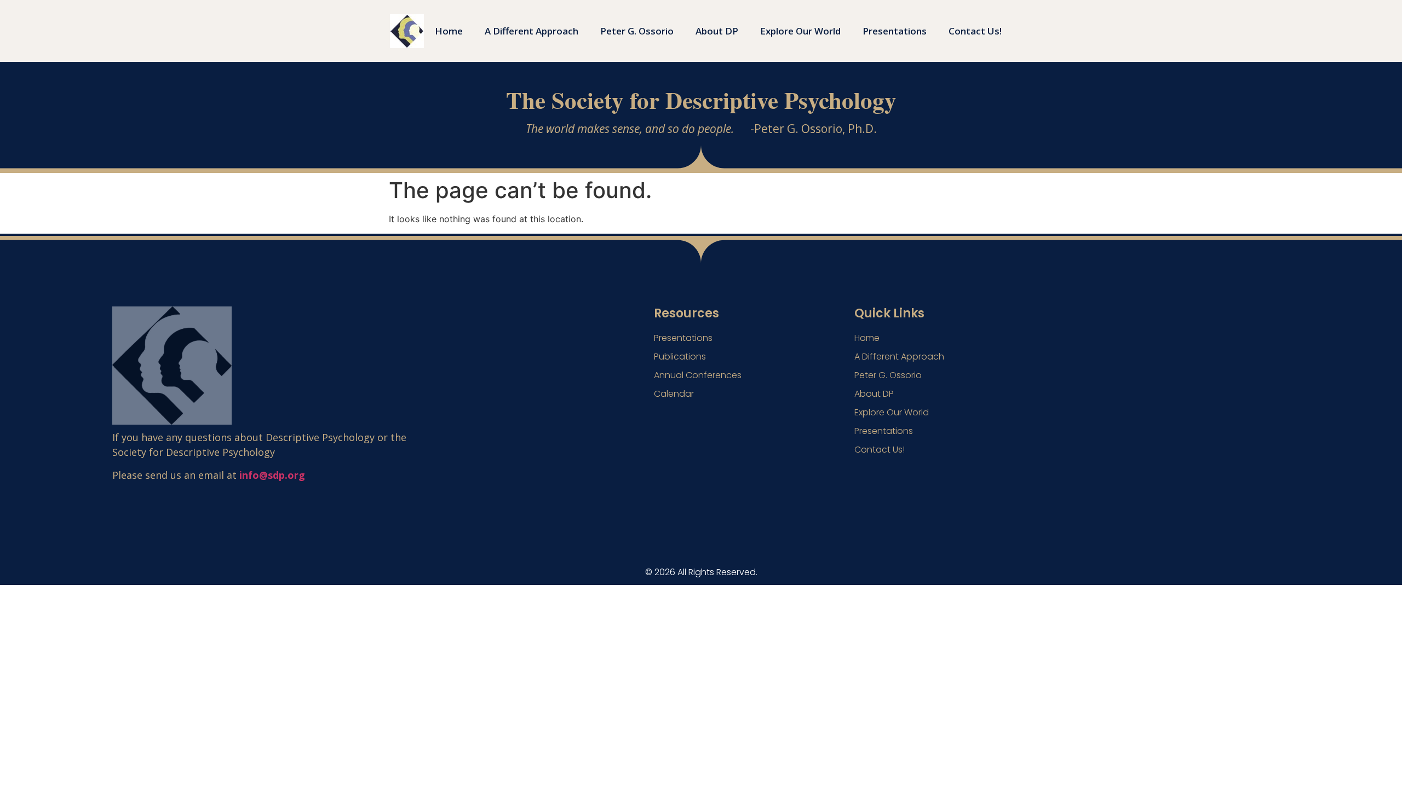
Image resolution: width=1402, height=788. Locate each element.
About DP (717, 31)
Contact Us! (975, 31)
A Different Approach (531, 31)
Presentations (895, 31)
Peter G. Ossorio (637, 31)
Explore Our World (800, 31)
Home (449, 31)
